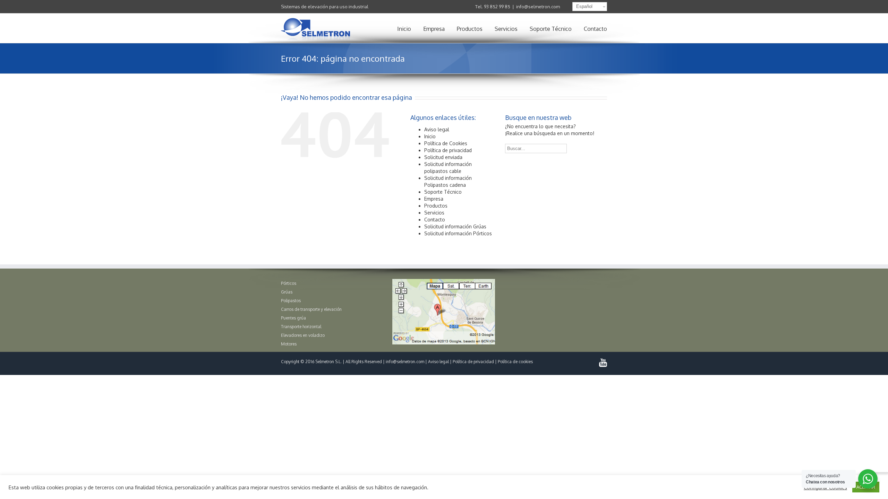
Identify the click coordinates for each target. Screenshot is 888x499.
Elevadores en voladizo (303, 335)
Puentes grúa (293, 318)
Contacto (595, 28)
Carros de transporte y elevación (311, 309)
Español (584, 6)
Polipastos (291, 300)
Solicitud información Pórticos (458, 233)
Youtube (603, 362)
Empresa (434, 28)
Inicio (404, 28)
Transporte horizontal (301, 326)
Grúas (286, 292)
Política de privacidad (448, 150)
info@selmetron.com (538, 6)
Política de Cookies (445, 143)
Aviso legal (436, 129)
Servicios (506, 28)
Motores (289, 344)
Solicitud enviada (443, 157)
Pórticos (288, 283)
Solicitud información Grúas (455, 226)
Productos (470, 28)
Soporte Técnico (551, 28)
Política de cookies (515, 361)
